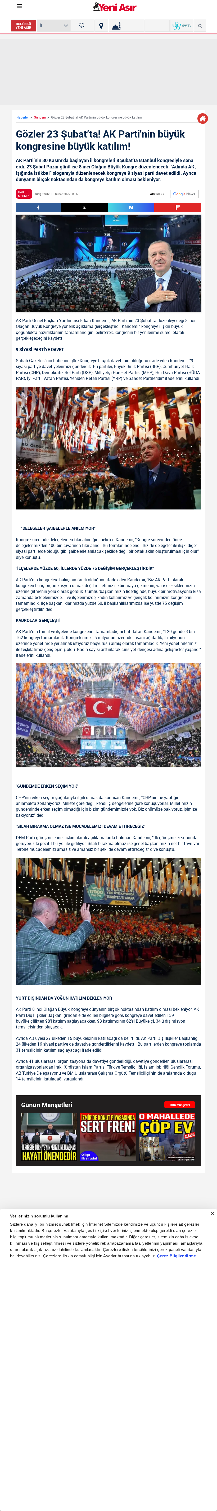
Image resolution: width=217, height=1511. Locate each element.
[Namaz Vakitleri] (126, 25)
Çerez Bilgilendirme (176, 1256)
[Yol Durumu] (101, 26)
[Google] (184, 194)
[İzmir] (82, 25)
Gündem (40, 117)
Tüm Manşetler (179, 1105)
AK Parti (23, 320)
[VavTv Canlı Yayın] (182, 26)
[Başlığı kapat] (212, 1213)
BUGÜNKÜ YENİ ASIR (23, 26)
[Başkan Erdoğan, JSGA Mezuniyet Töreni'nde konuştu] (49, 1137)
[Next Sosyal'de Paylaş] (131, 207)
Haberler (22, 117)
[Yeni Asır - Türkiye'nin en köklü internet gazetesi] (115, 6)
